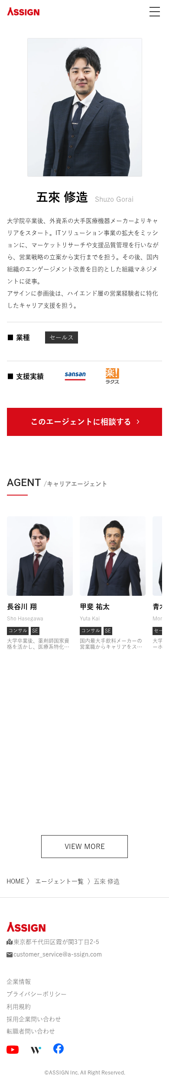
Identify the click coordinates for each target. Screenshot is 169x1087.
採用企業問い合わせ (33, 1019)
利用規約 (18, 1007)
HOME (16, 881)
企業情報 (18, 982)
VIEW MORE (85, 846)
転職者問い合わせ (30, 1031)
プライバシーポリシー (36, 994)
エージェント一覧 (59, 881)
